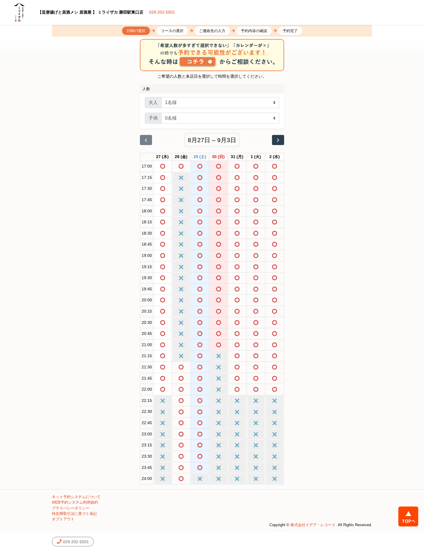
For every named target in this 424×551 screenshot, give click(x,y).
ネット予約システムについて (76, 497)
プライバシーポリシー (70, 508)
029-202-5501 (162, 12)
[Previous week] (146, 140)
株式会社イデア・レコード (312, 525)
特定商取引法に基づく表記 (74, 513)
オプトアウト (63, 519)
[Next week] (278, 140)
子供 (153, 118)
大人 (153, 102)
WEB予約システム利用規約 (75, 502)
